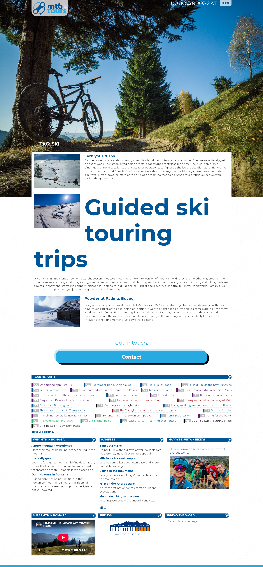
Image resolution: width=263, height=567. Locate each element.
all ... (103, 507)
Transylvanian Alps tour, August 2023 (208, 400)
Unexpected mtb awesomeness (60, 425)
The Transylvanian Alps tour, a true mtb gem (148, 410)
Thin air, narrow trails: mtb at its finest (63, 415)
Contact (131, 357)
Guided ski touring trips (122, 232)
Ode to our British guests (56, 405)
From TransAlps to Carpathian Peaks (208, 390)
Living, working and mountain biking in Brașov (201, 405)
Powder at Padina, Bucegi (109, 298)
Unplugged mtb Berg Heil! (57, 384)
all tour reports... (43, 431)
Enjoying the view (125, 395)
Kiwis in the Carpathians (215, 395)
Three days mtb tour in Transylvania (62, 410)
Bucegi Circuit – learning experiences (152, 420)
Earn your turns (99, 156)
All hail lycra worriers (53, 390)
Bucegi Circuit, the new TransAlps (210, 384)
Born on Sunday (221, 410)
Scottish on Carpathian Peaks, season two (67, 395)
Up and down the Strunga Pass (211, 420)
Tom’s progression (179, 415)
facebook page (188, 521)
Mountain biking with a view (119, 496)
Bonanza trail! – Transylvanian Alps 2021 (127, 415)
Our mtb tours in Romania (50, 474)
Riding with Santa (160, 390)
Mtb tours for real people (117, 458)
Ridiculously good (159, 384)
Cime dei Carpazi (169, 395)
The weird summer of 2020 (56, 420)
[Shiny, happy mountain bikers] (199, 488)
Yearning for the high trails (121, 405)
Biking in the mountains (116, 470)
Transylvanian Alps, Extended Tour (138, 400)
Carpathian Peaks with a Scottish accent (66, 400)
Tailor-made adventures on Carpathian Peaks (108, 390)
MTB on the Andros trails (117, 483)
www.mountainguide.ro (130, 534)
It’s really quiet (42, 458)
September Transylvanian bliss (111, 384)
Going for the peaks (218, 415)
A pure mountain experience (52, 445)
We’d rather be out (100, 420)
